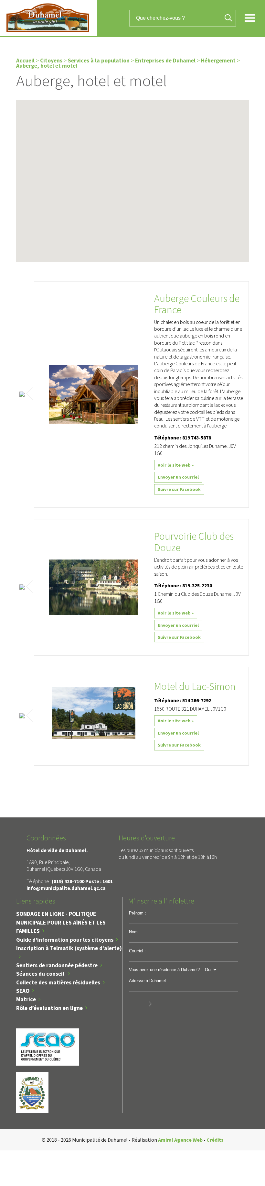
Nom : (134, 932)
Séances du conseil (41, 973)
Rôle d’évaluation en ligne (49, 1008)
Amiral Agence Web (180, 1139)
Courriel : (137, 951)
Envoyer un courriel (178, 477)
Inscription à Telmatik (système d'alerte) (69, 948)
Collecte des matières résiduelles (58, 982)
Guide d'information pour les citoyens (64, 939)
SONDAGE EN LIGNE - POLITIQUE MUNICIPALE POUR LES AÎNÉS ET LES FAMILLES (61, 922)
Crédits (215, 1139)
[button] (128, 218)
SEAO (22, 990)
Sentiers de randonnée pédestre (57, 965)
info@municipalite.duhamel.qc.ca (66, 888)
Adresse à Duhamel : (148, 981)
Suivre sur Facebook (179, 489)
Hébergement (218, 60)
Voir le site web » (176, 465)
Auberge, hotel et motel (46, 65)
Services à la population (99, 60)
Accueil (25, 60)
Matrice (26, 999)
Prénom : (137, 913)
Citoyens (51, 60)
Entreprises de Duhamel (165, 60)
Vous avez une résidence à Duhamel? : (165, 970)
